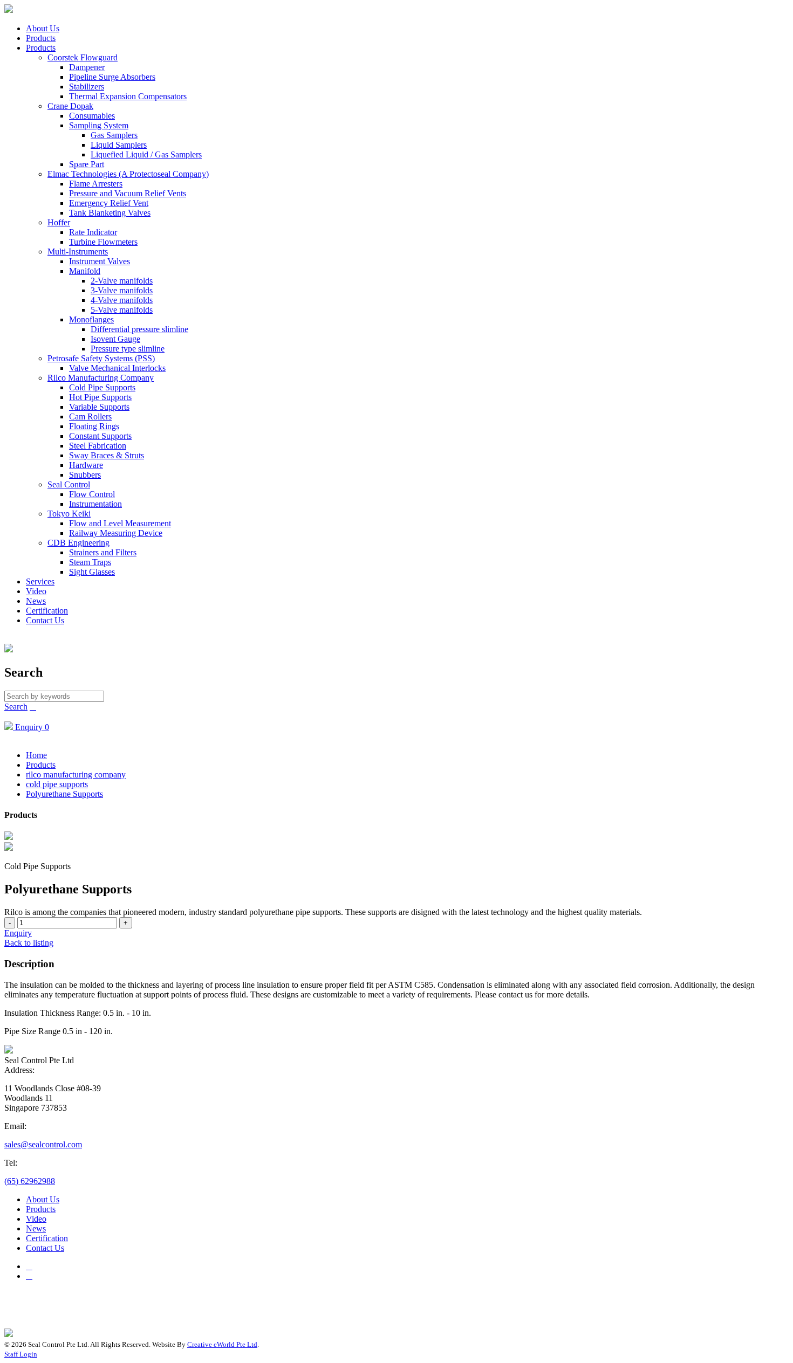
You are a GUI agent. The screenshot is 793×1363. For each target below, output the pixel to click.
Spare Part (86, 164)
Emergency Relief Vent (108, 203)
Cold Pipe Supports (102, 387)
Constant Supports (100, 435)
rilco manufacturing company (76, 774)
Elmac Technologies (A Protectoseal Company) (128, 173)
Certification (47, 610)
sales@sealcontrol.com (43, 1144)
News (36, 600)
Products (41, 38)
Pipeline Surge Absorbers (112, 76)
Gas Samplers (114, 135)
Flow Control (92, 494)
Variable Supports (99, 406)
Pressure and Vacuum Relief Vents (127, 193)
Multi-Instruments (77, 251)
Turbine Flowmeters (103, 241)
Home (36, 755)
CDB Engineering (78, 542)
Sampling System (98, 125)
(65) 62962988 (29, 1181)
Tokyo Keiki (69, 513)
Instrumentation (95, 503)
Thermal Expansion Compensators (128, 96)
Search (16, 706)
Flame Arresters (95, 183)
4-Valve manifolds (122, 300)
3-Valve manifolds (122, 290)
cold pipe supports (57, 784)
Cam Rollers (90, 416)
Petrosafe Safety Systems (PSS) (101, 358)
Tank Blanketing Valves (110, 212)
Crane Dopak (70, 106)
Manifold (84, 271)
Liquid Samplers (119, 144)
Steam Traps (90, 562)
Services (40, 581)
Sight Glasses (92, 571)
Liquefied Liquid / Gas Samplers (146, 154)
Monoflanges (91, 319)
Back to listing (28, 942)
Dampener (87, 67)
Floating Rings (94, 426)
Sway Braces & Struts (106, 455)
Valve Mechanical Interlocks (117, 368)
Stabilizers (86, 86)
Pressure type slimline (128, 348)
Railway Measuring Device (115, 533)
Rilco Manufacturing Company (100, 377)
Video (36, 591)
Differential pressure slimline (139, 329)
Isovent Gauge (115, 338)
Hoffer (58, 222)
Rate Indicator (93, 232)
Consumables (92, 115)
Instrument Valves (99, 261)
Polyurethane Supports (64, 793)
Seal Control (68, 484)
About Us (42, 28)
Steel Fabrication (97, 445)
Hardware (86, 465)
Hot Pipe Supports (100, 397)
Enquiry (18, 933)
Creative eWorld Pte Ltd (222, 1344)
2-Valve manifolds (122, 280)
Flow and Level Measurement (120, 523)
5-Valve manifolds (122, 309)
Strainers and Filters (102, 552)
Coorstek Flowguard (82, 57)
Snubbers (85, 474)
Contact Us (45, 620)
